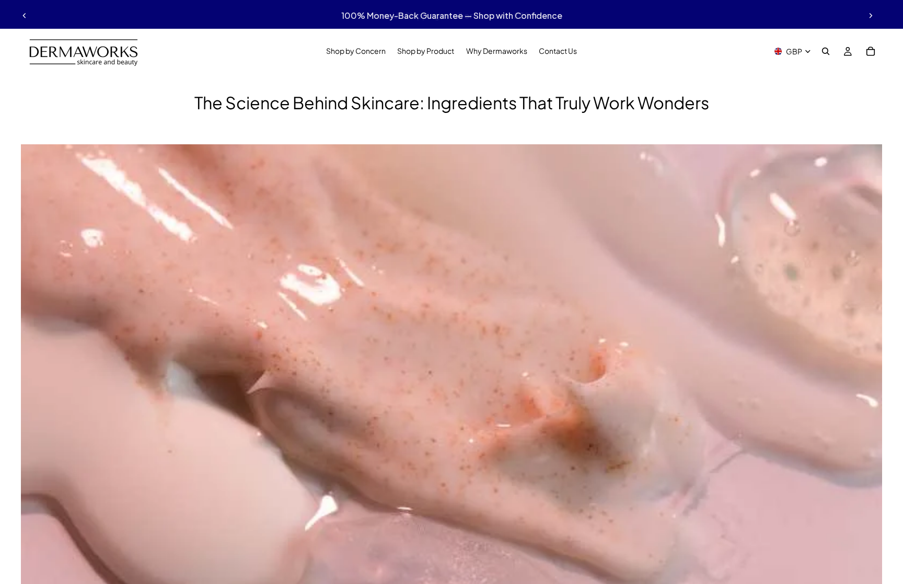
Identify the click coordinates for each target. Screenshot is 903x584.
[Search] (825, 51)
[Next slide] (870, 15)
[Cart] (870, 51)
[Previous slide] (24, 15)
